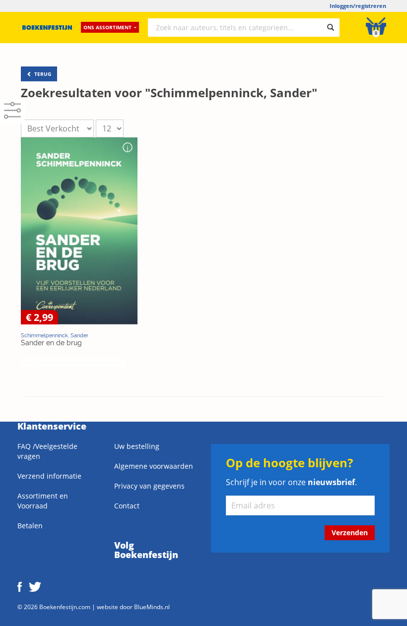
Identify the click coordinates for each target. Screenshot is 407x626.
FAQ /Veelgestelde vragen (47, 451)
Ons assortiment (107, 27)
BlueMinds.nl (152, 607)
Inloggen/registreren (358, 5)
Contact (126, 505)
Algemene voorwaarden (153, 466)
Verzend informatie (49, 476)
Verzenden (350, 532)
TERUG (42, 73)
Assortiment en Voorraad (42, 500)
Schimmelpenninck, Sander (54, 335)
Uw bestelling (136, 446)
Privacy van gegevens (149, 486)
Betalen (30, 525)
